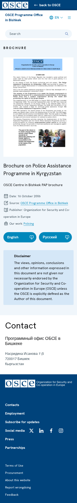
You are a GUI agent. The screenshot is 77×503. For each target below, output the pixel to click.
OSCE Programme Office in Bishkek (24, 17)
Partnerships (15, 447)
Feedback (11, 495)
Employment (15, 413)
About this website (17, 480)
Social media (15, 430)
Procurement (14, 473)
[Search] (66, 34)
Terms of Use (14, 465)
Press (9, 439)
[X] (31, 430)
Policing (29, 223)
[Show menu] (69, 17)
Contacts (12, 405)
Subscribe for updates (22, 422)
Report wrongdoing (18, 487)
